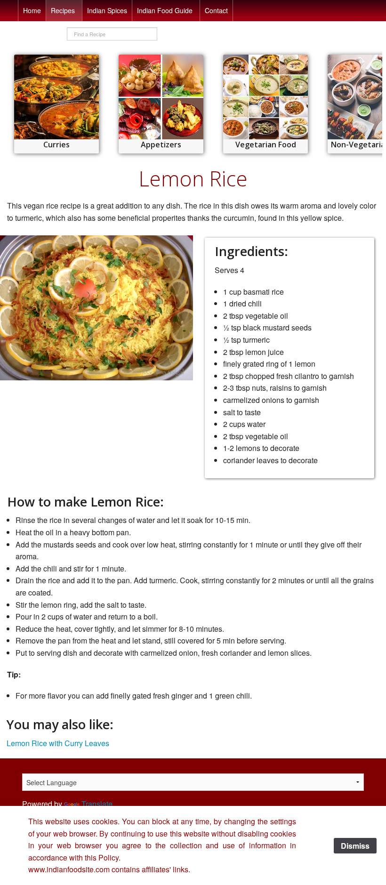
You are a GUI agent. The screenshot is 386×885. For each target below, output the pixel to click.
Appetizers (161, 144)
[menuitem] (32, 10)
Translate (97, 803)
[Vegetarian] (265, 97)
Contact (216, 10)
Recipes (63, 10)
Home (32, 10)
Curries (56, 144)
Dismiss (355, 845)
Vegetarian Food (265, 144)
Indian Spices (107, 10)
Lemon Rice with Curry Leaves (58, 743)
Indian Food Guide (165, 10)
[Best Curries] (56, 97)
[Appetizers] (161, 97)
